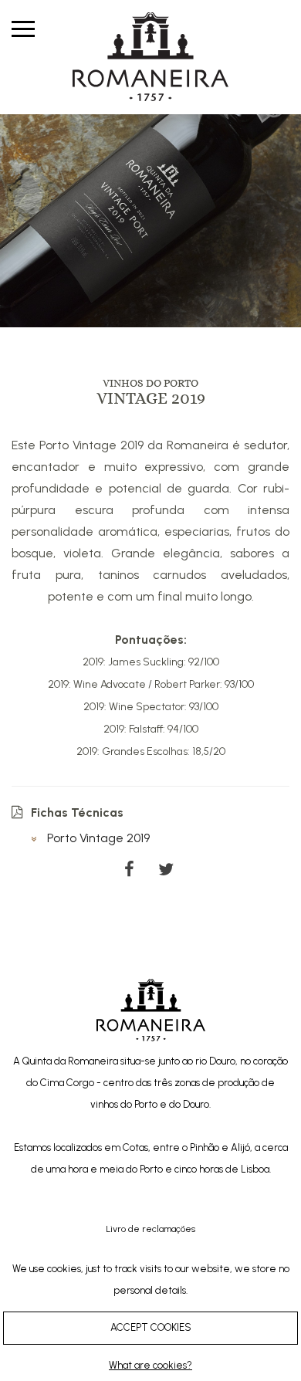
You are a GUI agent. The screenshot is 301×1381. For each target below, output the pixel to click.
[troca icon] (23, 27)
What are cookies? (150, 1365)
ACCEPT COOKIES (150, 1327)
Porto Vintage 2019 (97, 838)
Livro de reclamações (150, 1229)
